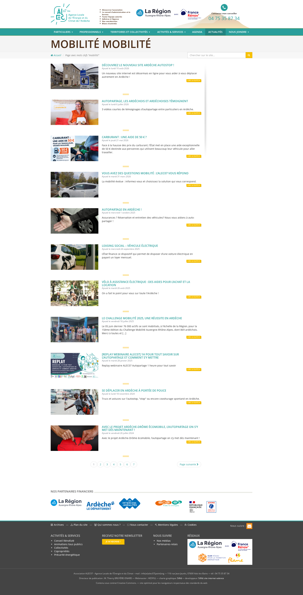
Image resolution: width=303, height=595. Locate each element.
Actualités (215, 32)
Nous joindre (238, 32)
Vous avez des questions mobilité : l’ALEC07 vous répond (145, 173)
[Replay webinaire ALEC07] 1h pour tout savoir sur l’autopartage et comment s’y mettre (140, 355)
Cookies (192, 524)
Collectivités (61, 547)
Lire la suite (193, 80)
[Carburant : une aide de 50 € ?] (74, 148)
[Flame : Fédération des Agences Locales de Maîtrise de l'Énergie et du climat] (235, 557)
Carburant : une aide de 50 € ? (124, 137)
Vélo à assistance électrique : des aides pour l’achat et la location (146, 283)
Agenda (197, 32)
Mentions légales (167, 524)
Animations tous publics (68, 544)
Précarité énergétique (67, 554)
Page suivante (188, 464)
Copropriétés (61, 551)
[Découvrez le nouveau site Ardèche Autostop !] (74, 76)
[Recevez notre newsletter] (249, 526)
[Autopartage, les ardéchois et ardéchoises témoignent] (74, 112)
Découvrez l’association (112, 10)
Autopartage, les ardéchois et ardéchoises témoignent (145, 101)
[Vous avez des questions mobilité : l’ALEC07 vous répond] (74, 184)
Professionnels (91, 32)
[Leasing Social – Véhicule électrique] (74, 256)
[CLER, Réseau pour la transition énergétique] (212, 557)
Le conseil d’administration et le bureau (116, 13)
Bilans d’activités (109, 23)
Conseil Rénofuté (64, 540)
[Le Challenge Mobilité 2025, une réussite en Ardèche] (74, 329)
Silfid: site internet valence (211, 578)
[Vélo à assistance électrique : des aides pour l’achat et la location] (74, 293)
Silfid (179, 578)
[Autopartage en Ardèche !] (74, 220)
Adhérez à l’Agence (110, 19)
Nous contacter (139, 524)
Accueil (57, 55)
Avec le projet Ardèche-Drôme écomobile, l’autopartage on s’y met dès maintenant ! (150, 428)
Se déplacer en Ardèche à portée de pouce (134, 390)
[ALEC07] (70, 13)
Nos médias (164, 540)
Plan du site (80, 524)
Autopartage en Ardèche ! (122, 209)
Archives (58, 524)
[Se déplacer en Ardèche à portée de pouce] (74, 401)
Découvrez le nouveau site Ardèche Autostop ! (138, 65)
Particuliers (62, 32)
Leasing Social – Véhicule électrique (130, 246)
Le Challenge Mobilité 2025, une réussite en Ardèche (142, 318)
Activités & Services (170, 32)
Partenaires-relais (167, 544)
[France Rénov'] (168, 11)
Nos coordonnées (109, 21)
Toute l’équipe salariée (112, 16)
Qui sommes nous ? (109, 524)
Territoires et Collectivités (129, 32)
